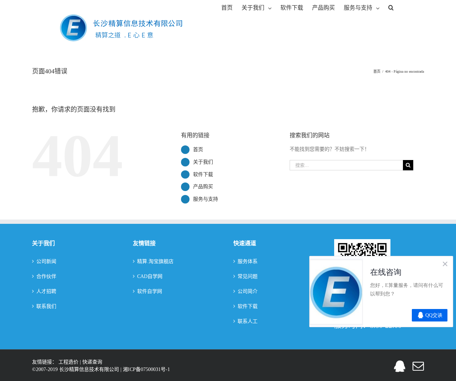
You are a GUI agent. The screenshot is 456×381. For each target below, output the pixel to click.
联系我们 (46, 306)
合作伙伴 (46, 276)
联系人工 (248, 321)
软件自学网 (149, 291)
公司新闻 (46, 261)
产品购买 (203, 186)
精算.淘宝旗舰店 (155, 261)
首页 (198, 149)
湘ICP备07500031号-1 (146, 369)
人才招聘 (46, 291)
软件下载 (203, 174)
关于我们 (203, 162)
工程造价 (69, 362)
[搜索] (391, 7)
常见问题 (248, 276)
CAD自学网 (149, 276)
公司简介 (248, 291)
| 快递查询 (91, 362)
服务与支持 (205, 199)
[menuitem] (227, 7)
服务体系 (248, 261)
